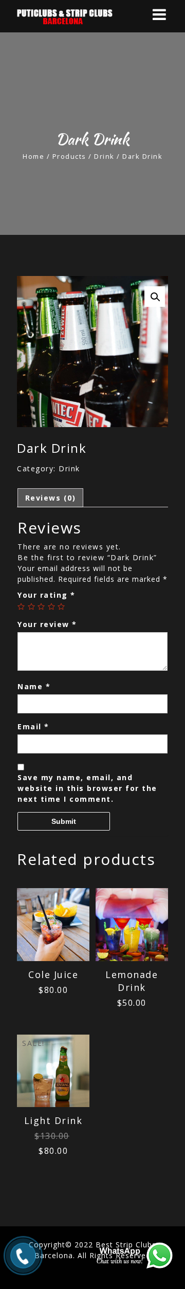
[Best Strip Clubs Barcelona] (77, 16)
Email (33, 726)
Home (33, 156)
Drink (104, 156)
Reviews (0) (50, 498)
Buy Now (53, 931)
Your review (47, 624)
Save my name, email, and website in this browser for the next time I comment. (87, 788)
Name (33, 686)
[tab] (50, 497)
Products (69, 156)
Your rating (46, 595)
